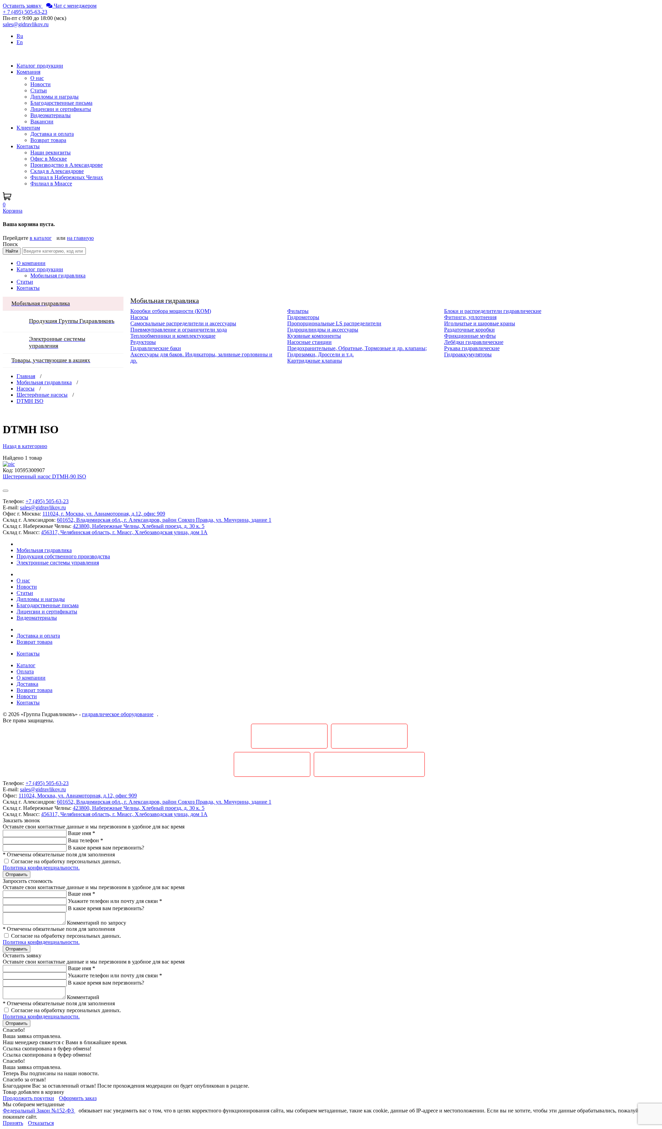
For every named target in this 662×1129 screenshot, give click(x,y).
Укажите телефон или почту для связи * (115, 901)
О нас (37, 78)
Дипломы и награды (54, 97)
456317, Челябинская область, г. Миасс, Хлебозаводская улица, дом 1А (124, 532)
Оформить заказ (78, 1098)
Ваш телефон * (85, 840)
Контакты (28, 288)
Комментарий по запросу (96, 923)
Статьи (38, 90)
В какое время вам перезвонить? (106, 848)
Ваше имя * (81, 833)
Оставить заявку (23, 6)
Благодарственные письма (61, 103)
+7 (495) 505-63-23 (47, 501)
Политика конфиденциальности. (41, 868)
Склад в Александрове (57, 171)
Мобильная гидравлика (44, 382)
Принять (13, 1123)
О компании (31, 263)
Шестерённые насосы (42, 395)
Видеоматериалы (50, 115)
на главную (80, 238)
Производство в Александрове (66, 165)
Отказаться (41, 1123)
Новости (40, 84)
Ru (20, 36)
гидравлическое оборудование (117, 714)
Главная (26, 376)
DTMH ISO (30, 401)
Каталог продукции (40, 269)
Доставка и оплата (52, 134)
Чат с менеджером (74, 6)
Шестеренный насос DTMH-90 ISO (44, 476)
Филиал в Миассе (51, 183)
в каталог (41, 238)
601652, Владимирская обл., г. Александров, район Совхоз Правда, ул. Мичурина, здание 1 (164, 520)
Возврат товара (48, 140)
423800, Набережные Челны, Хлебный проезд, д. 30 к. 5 (138, 526)
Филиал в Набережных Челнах (66, 177)
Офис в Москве (48, 159)
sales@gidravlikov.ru (43, 507)
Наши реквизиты (50, 152)
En (20, 42)
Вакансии (41, 121)
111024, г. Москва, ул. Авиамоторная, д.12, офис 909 (103, 514)
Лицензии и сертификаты (60, 109)
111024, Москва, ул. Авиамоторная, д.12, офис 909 (78, 796)
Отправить (17, 874)
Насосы (25, 388)
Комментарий (83, 997)
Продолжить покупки (28, 1098)
